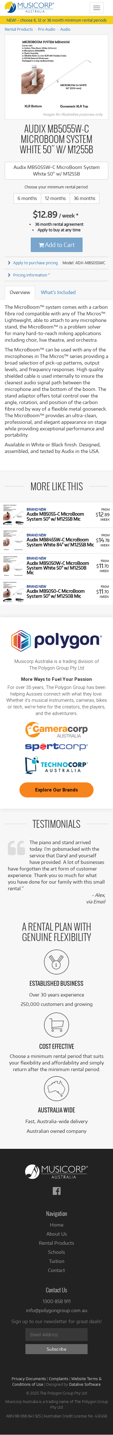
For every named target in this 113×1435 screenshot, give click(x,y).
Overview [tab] (20, 292)
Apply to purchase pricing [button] (35, 262)
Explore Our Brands (56, 790)
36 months (84, 198)
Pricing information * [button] (31, 274)
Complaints (58, 1378)
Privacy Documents (29, 1378)
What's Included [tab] (58, 292)
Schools (56, 1252)
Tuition (56, 1261)
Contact (56, 1270)
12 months (55, 198)
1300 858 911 (57, 1301)
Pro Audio (46, 29)
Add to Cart (59, 244)
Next (105, 75)
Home (56, 1225)
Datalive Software (85, 1384)
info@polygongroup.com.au (56, 1310)
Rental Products (19, 29)
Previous (8, 75)
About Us (56, 1234)
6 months (27, 198)
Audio (65, 29)
